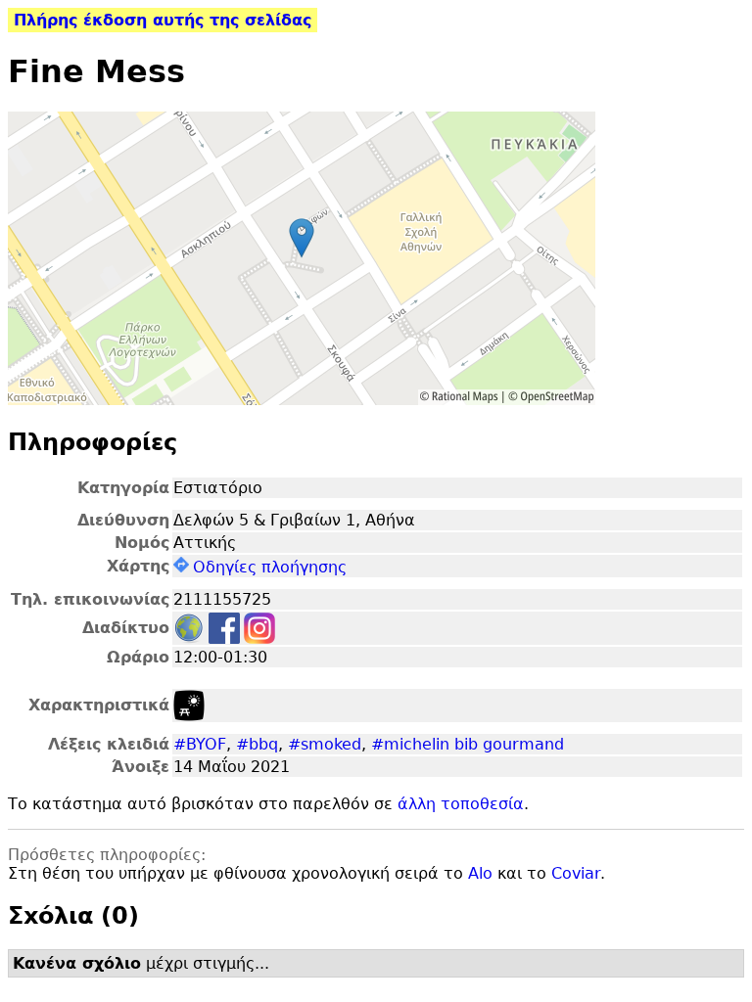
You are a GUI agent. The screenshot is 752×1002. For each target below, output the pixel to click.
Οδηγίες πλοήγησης (270, 567)
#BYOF (199, 744)
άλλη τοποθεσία (461, 804)
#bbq (257, 744)
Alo (480, 873)
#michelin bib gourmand (467, 744)
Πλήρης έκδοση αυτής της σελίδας (162, 20)
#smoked (324, 744)
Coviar (575, 873)
